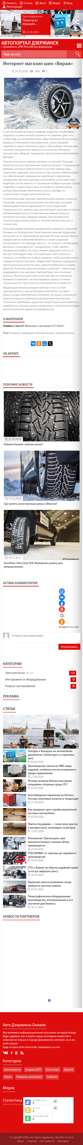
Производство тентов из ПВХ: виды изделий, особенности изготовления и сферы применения (52, 770)
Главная (32, 1141)
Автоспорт (52, 1069)
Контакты (63, 1141)
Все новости (47, 1141)
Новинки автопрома (29, 1076)
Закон (8, 1076)
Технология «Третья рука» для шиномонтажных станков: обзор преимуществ (48, 842)
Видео (56, 3)
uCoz (70, 1137)
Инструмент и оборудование (25, 679)
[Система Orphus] (63, 1109)
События (52, 1076)
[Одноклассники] (38, 343)
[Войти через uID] (62, 591)
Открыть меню (79, 46)
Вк (6, 1053)
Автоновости (12, 1069)
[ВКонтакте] (33, 343)
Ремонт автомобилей (20, 686)
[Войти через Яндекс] (62, 609)
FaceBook (12, 1052)
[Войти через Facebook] (62, 603)
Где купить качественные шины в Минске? (30, 503)
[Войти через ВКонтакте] (62, 597)
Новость (12, 3)
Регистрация (14, 6)
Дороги (68, 1069)
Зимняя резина (65, 333)
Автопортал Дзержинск (29, 44)
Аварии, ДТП (33, 1069)
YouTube (16, 1053)
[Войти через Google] (62, 615)
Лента (22, 1053)
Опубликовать (69, 646)
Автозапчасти (15, 673)
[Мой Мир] (44, 343)
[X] (50, 343)
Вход (69, 3)
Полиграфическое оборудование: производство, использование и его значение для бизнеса (50, 900)
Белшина (15, 333)
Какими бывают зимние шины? (23, 444)
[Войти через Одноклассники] (62, 622)
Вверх (20, 1141)
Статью (28, 3)
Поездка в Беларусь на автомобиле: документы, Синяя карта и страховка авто (51, 755)
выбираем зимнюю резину (38, 333)
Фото (42, 3)
